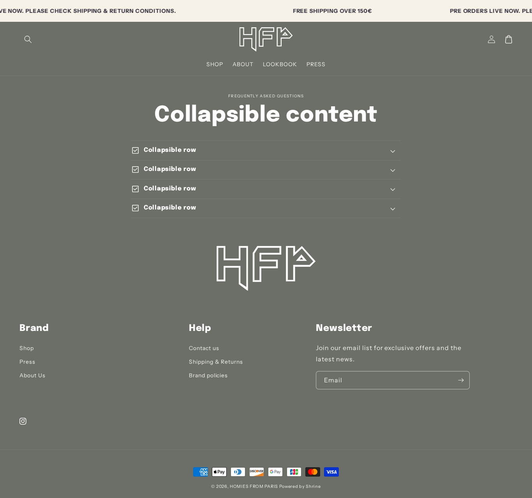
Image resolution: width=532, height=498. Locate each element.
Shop (26, 348)
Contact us (204, 348)
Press (27, 361)
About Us (32, 375)
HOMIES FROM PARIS (254, 486)
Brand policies (208, 375)
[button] (28, 39)
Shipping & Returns (216, 361)
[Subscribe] (460, 380)
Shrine (313, 486)
